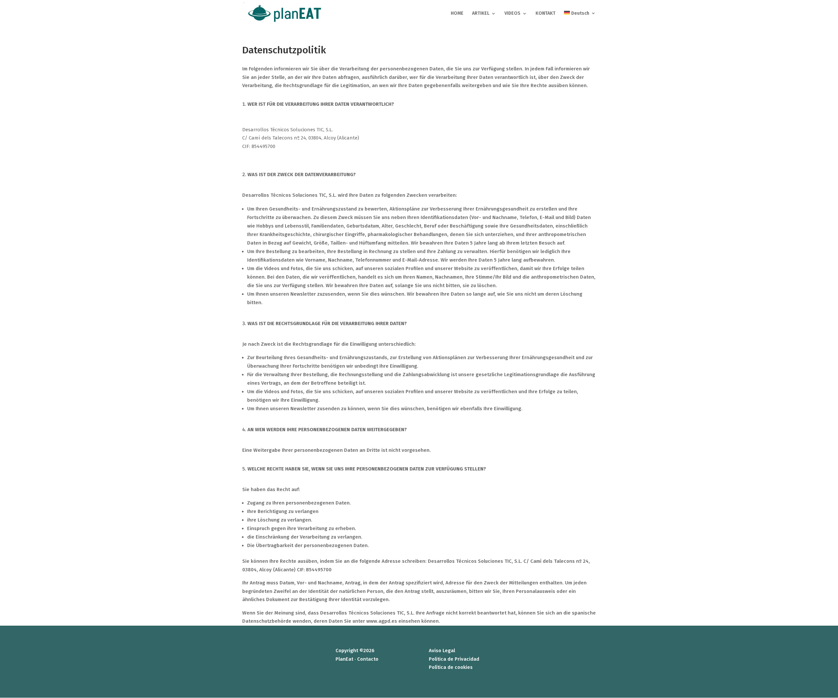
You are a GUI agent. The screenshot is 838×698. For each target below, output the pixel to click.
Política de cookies (451, 667)
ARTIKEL (480, 13)
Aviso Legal (442, 650)
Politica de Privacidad (454, 659)
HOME (457, 13)
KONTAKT (546, 13)
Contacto (367, 659)
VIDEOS (512, 13)
